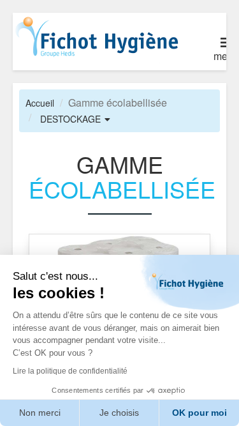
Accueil (39, 102)
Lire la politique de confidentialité (70, 371)
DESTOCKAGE (70, 118)
